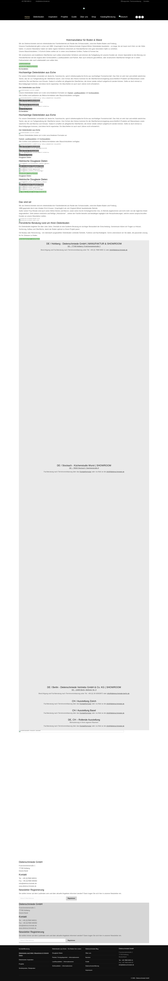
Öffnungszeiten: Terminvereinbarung (131, 1)
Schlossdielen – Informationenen (62, 966)
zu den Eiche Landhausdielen (29, 101)
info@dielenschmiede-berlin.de (118, 693)
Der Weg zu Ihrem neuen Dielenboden (32, 192)
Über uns (88, 953)
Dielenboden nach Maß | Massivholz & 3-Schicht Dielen (34, 954)
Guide (87, 961)
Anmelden (146, 1)
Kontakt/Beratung (24, 949)
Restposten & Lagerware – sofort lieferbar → (36, 21)
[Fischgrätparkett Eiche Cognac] (60, 604)
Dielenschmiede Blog (91, 949)
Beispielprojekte (24, 64)
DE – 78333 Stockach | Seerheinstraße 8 (84, 468)
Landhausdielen (79, 93)
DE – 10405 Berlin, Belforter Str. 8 (84, 690)
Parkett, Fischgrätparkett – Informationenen (65, 957)
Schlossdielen (94, 93)
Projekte (21, 964)
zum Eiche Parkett (25, 109)
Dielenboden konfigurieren (28, 66)
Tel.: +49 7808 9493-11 (126, 960)
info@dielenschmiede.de (42, 1)
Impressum (88, 970)
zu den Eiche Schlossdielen (29, 105)
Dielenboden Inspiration (26, 959)
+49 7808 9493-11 (26, 1)
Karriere (87, 957)
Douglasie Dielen (57, 953)
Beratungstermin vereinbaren (29, 239)
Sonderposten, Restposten (27, 968)
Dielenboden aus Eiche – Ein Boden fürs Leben (66, 949)
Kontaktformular (85, 472)
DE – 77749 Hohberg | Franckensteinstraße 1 (84, 246)
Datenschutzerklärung (92, 966)
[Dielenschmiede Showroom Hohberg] (60, 278)
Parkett (70, 93)
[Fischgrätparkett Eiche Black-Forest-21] (60, 500)
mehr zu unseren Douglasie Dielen (31, 166)
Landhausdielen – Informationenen (63, 961)
